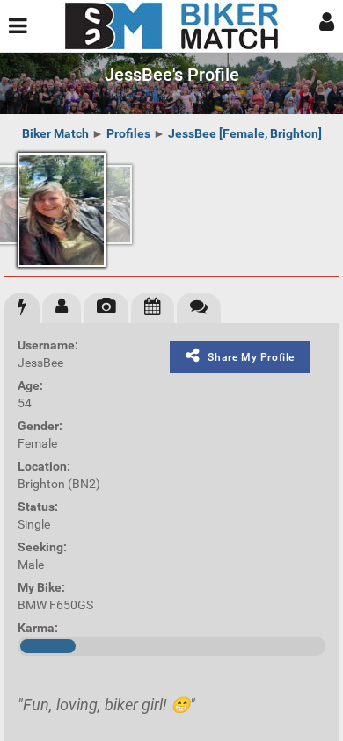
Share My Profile (251, 357)
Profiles (128, 133)
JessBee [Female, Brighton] (245, 133)
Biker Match (55, 133)
